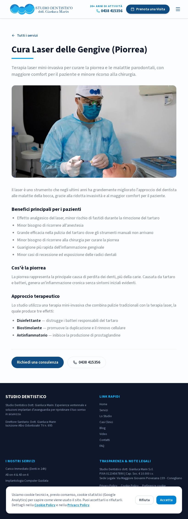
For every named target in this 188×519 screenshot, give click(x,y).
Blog (102, 428)
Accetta (166, 500)
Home (103, 404)
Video (103, 434)
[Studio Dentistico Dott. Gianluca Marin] (42, 9)
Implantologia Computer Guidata (27, 480)
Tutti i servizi (27, 35)
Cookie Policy (44, 505)
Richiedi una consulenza (37, 362)
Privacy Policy (78, 505)
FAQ (102, 446)
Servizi (104, 410)
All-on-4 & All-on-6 (17, 475)
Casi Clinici (106, 422)
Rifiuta (144, 500)
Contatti (105, 440)
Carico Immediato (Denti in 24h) (26, 469)
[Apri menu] (177, 9)
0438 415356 (111, 11)
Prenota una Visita (150, 9)
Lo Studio (106, 416)
